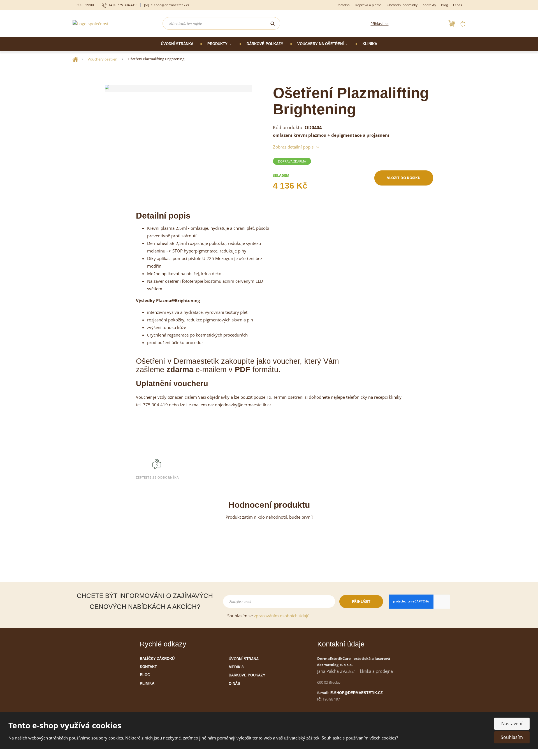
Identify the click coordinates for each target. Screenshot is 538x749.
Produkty (218, 44)
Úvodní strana (244, 659)
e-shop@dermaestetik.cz (356, 693)
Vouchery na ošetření (321, 44)
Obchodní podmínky (402, 5)
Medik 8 (236, 667)
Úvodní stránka (177, 44)
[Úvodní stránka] (91, 23)
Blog (444, 5)
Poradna (343, 5)
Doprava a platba (368, 5)
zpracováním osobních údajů (282, 615)
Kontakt (148, 667)
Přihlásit (361, 601)
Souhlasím (512, 737)
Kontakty (429, 5)
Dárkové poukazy (265, 44)
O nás (457, 5)
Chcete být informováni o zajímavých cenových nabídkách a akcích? (145, 601)
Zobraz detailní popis (294, 147)
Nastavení (511, 723)
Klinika (370, 44)
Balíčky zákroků (157, 659)
